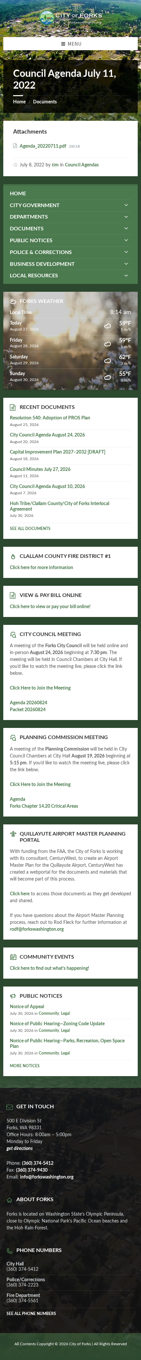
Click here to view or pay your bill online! (50, 607)
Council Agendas (82, 165)
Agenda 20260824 (28, 703)
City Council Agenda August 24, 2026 (47, 435)
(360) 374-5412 (37, 1163)
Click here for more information (41, 567)
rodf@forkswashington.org (37, 929)
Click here (20, 894)
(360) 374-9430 (32, 1170)
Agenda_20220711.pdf (43, 146)
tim (55, 165)
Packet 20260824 (28, 710)
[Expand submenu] (126, 205)
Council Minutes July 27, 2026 (40, 469)
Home (19, 102)
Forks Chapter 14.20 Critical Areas (44, 806)
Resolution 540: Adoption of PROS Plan (50, 418)
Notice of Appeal (27, 1007)
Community (49, 1013)
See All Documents (30, 529)
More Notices (25, 1066)
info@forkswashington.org (46, 1177)
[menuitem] (70, 194)
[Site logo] (70, 24)
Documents (45, 102)
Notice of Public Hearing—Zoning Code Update (57, 1024)
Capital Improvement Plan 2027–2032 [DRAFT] (57, 452)
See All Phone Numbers (31, 1314)
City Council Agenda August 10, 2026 (47, 486)
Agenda (17, 799)
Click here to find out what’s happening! (49, 968)
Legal (65, 1013)
